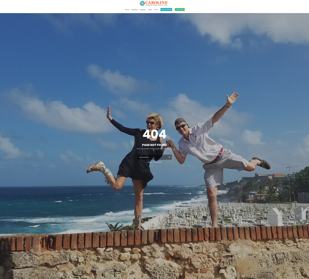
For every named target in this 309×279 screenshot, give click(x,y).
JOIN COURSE (180, 9)
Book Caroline (166, 9)
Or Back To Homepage (154, 162)
